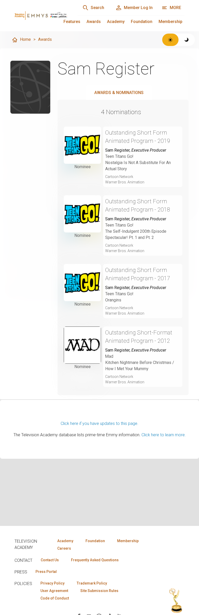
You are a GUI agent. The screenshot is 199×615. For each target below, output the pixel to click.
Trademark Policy (92, 583)
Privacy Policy (52, 583)
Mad (109, 356)
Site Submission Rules (99, 591)
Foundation (141, 21)
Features (71, 21)
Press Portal (46, 572)
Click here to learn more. (163, 434)
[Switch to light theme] (170, 40)
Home (25, 39)
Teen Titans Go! (119, 156)
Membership (170, 21)
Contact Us (50, 560)
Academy (116, 21)
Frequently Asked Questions (95, 560)
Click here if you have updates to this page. (99, 423)
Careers (64, 548)
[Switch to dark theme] (187, 40)
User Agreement (54, 591)
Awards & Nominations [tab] (119, 92)
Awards (94, 21)
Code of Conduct (54, 598)
